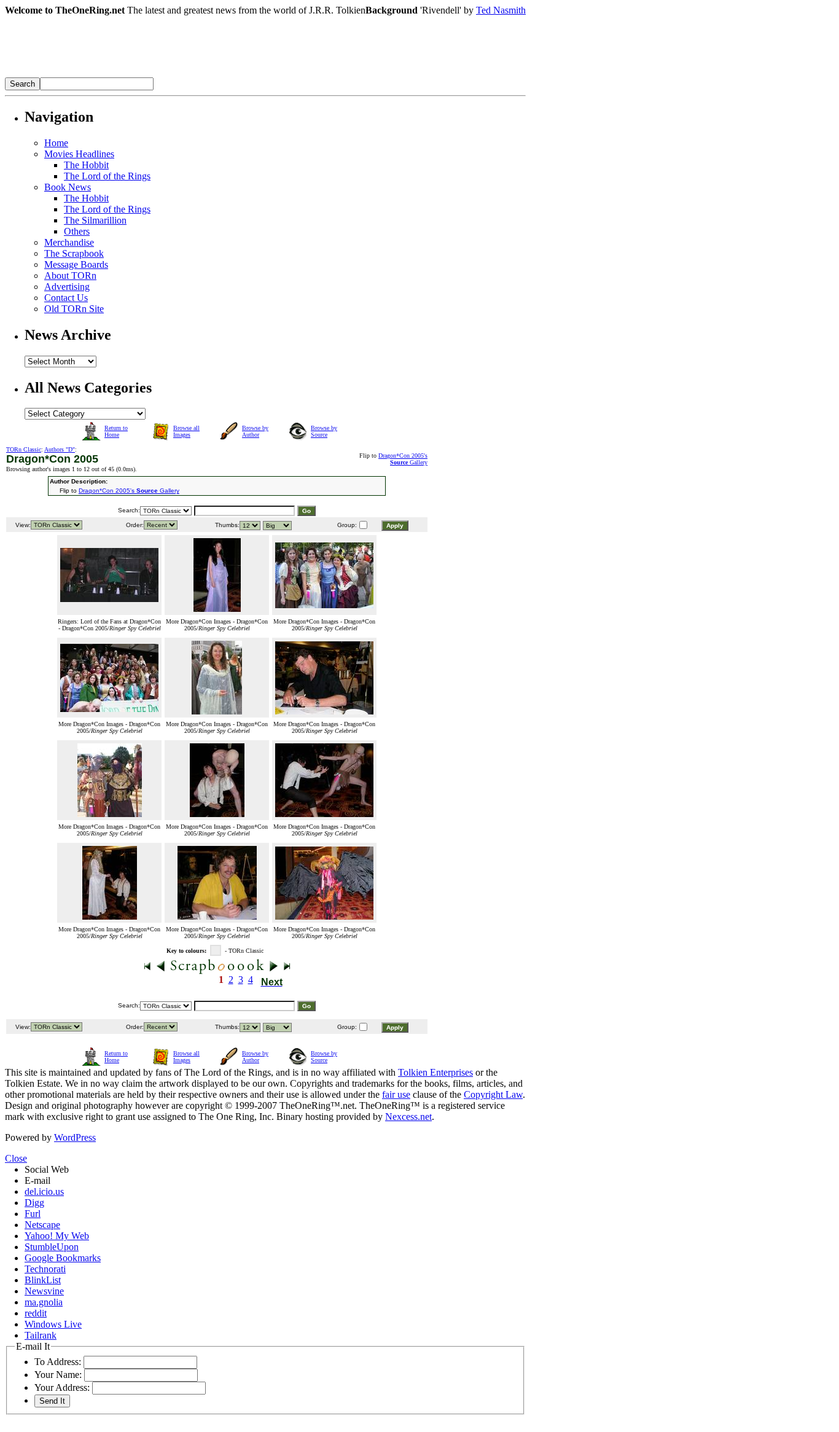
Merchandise (69, 242)
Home (56, 143)
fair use (396, 1094)
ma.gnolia (44, 1302)
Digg (34, 1202)
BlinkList (43, 1280)
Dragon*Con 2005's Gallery (402, 459)
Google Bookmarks (63, 1258)
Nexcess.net (408, 1116)
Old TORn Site (74, 308)
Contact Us (66, 297)
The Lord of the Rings (107, 176)
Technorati (45, 1269)
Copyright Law (493, 1094)
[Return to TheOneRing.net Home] (189, 74)
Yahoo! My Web (57, 1236)
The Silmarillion (95, 220)
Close (16, 1158)
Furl (33, 1213)
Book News (67, 187)
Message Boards (76, 264)
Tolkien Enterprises (435, 1072)
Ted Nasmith (501, 10)
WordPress (75, 1137)
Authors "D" (59, 449)
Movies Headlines (79, 154)
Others (77, 231)
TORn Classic (23, 449)
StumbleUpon (52, 1247)
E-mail (37, 1180)
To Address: (57, 1361)
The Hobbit (86, 165)
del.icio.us (44, 1191)
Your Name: (58, 1374)
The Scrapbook (74, 253)
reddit (36, 1313)
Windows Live (53, 1324)
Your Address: (62, 1387)
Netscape (42, 1224)
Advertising (67, 286)
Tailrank (41, 1335)
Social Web (47, 1169)
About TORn (70, 275)
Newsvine (44, 1291)
